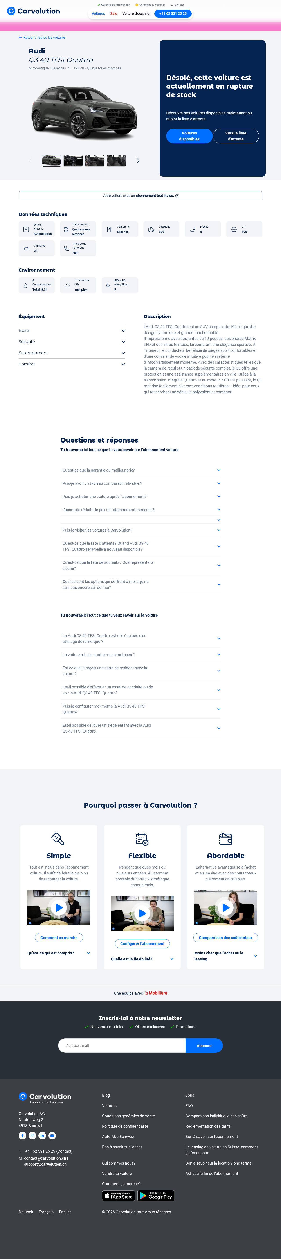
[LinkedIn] (42, 1135)
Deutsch (26, 1212)
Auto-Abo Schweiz (118, 1136)
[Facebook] (22, 1135)
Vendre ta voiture (117, 1173)
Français (46, 1212)
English (65, 1212)
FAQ (189, 1105)
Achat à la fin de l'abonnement (212, 1173)
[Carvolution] (33, 11)
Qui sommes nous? (118, 1163)
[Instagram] (32, 1135)
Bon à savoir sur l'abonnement (212, 1136)
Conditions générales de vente (128, 1116)
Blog (106, 1095)
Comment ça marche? (121, 1183)
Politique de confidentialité (125, 1126)
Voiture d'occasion (136, 13)
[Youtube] (52, 1135)
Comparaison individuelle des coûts (216, 1116)
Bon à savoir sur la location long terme (219, 1163)
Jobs (190, 1095)
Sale (113, 13)
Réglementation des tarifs (208, 1126)
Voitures (98, 13)
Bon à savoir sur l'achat (122, 1147)
